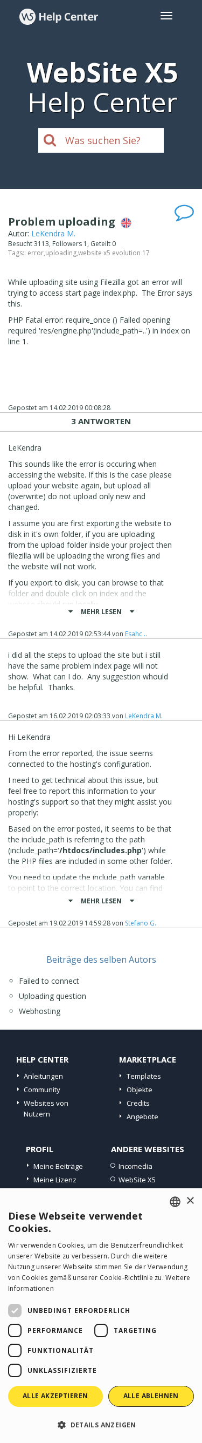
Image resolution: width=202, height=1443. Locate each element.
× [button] (190, 1201)
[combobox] (175, 1201)
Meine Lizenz (54, 1180)
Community (42, 1089)
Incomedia (135, 1166)
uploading (60, 252)
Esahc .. (136, 633)
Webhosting (39, 1011)
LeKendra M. (53, 233)
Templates (144, 1076)
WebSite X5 (137, 1180)
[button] (101, 1424)
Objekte (139, 1089)
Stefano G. (140, 923)
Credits (138, 1103)
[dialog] (101, 1315)
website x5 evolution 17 (114, 252)
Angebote (142, 1116)
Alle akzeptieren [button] (55, 1395)
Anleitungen (43, 1076)
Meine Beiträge (58, 1166)
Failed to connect (49, 981)
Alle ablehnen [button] (151, 1395)
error (35, 252)
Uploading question (52, 996)
